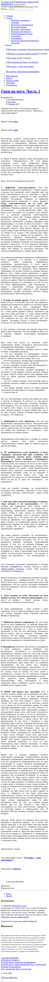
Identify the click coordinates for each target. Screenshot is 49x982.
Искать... (5, 9)
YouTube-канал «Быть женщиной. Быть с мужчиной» (24, 964)
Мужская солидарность (21, 32)
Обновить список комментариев (15, 917)
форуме (17, 869)
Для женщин (16, 38)
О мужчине (16, 36)
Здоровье (15, 22)
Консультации (12, 76)
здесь (15, 121)
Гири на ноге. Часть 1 (20, 91)
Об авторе (10, 83)
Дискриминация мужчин (22, 34)
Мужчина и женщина (20, 20)
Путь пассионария (19, 27)
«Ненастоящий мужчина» (13, 569)
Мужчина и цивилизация (22, 25)
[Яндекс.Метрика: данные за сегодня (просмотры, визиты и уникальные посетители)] (9, 977)
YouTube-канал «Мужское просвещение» (18, 962)
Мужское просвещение (11, 967)
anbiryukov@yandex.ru (10, 960)
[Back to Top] (2, 980)
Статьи (9, 18)
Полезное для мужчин (20, 29)
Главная (9, 16)
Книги (9, 45)
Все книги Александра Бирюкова (22, 71)
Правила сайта (12, 80)
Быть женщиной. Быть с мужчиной (16, 969)
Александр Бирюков (9, 958)
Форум (9, 78)
